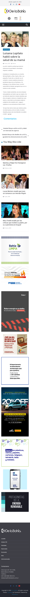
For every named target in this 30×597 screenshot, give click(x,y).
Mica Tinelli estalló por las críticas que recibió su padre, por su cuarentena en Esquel (15, 222)
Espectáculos (6, 49)
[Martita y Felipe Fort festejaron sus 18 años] (15, 147)
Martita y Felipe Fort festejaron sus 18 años (14, 164)
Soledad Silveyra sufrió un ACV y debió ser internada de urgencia (15, 129)
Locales (3, 538)
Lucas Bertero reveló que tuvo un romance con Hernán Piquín (14, 192)
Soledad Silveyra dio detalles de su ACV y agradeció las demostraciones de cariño (14, 136)
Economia (4, 552)
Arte (2, 555)
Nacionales (4, 549)
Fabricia (14, 63)
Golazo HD (4, 542)
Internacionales (5, 559)
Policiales (3, 545)
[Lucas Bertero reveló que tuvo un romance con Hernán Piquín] (15, 175)
